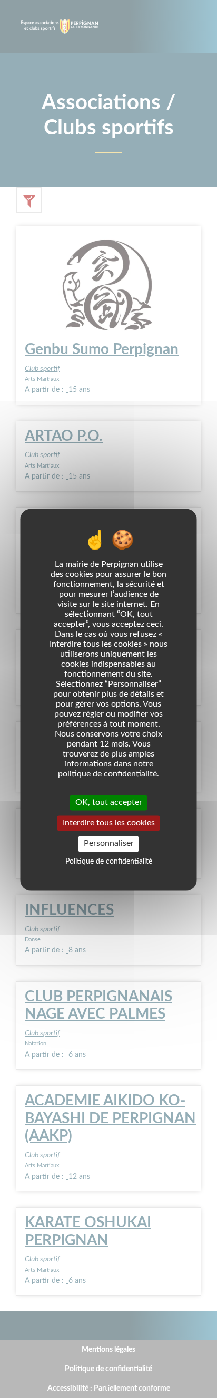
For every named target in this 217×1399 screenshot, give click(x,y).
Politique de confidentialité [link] (108, 861)
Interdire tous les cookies (109, 823)
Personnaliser (109, 844)
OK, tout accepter (108, 802)
